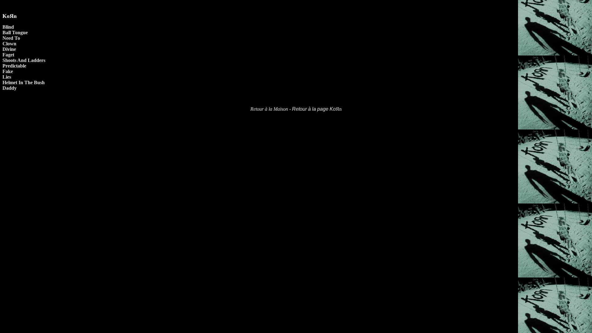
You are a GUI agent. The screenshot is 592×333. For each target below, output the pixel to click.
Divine (9, 49)
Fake (7, 71)
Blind (8, 27)
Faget (8, 54)
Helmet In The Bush (23, 82)
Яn (339, 109)
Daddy (9, 88)
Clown (9, 43)
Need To (11, 38)
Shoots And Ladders (23, 60)
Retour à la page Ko (314, 109)
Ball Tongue (15, 32)
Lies (6, 77)
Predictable (14, 65)
